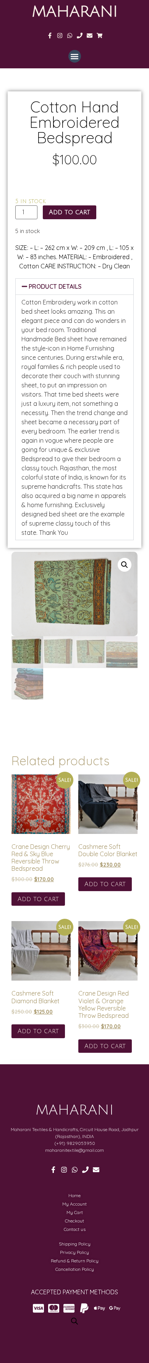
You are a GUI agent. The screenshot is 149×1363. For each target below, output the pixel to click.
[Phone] (80, 35)
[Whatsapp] (70, 35)
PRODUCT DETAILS (55, 286)
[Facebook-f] (50, 35)
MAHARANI (75, 11)
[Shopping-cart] (99, 35)
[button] (74, 56)
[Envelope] (89, 35)
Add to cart (69, 212)
